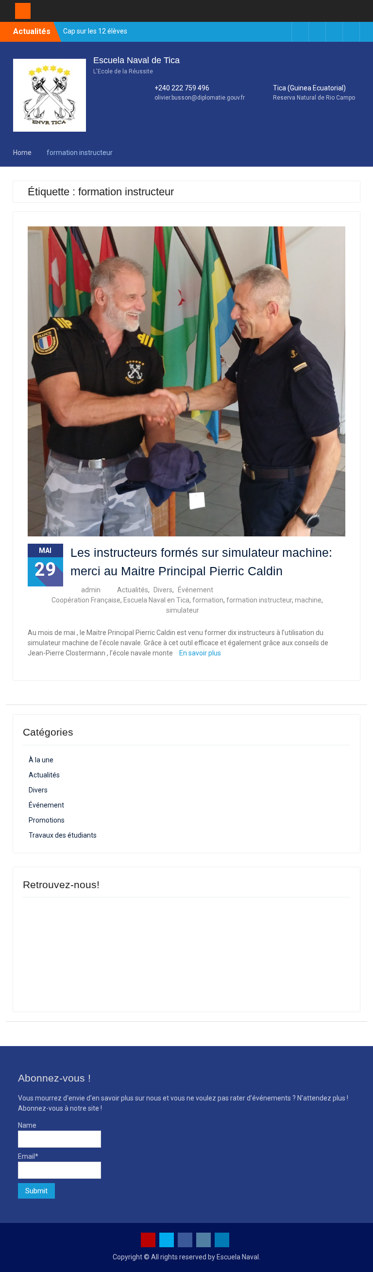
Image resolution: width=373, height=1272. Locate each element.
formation (207, 600)
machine (308, 600)
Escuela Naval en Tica (156, 600)
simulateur (182, 610)
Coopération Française (85, 600)
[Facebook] (351, 32)
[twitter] (166, 1240)
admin (91, 590)
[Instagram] (334, 32)
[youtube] (148, 1240)
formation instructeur (259, 600)
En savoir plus (200, 653)
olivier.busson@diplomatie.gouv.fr (199, 97)
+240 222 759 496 (181, 88)
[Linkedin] (317, 32)
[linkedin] (222, 1240)
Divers (162, 590)
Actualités (132, 590)
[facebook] (185, 1240)
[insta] (203, 1240)
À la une (41, 760)
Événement (195, 590)
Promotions (47, 820)
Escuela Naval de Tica (136, 60)
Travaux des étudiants (63, 835)
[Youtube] (300, 32)
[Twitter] (283, 32)
